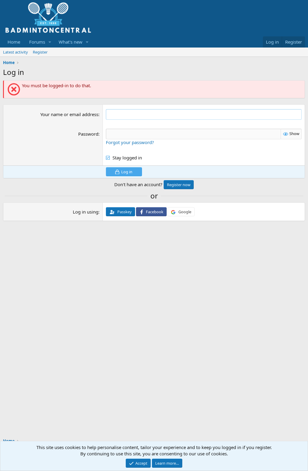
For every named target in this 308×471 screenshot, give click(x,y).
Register (40, 52)
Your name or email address (69, 114)
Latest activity (15, 52)
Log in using (85, 212)
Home (14, 42)
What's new (70, 42)
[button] (50, 42)
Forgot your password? (130, 142)
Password (88, 134)
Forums (37, 42)
